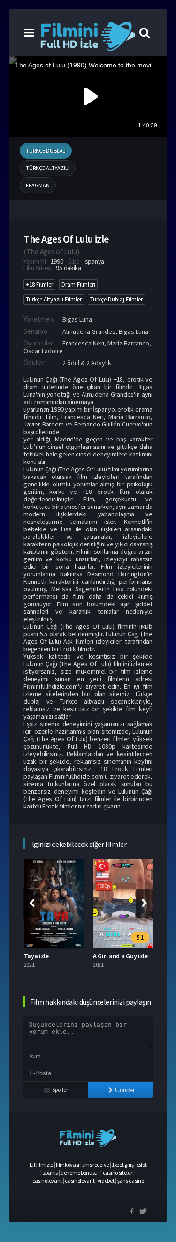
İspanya (93, 261)
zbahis (50, 1172)
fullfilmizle (41, 1164)
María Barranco (128, 343)
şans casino (130, 1180)
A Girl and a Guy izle (120, 956)
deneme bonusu (79, 1172)
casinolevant (47, 1180)
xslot (142, 1164)
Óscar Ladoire (43, 350)
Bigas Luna (77, 319)
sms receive (95, 1164)
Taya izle (36, 956)
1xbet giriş (123, 1164)
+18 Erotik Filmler (125, 768)
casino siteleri (118, 1172)
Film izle (114, 566)
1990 (57, 261)
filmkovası (67, 1164)
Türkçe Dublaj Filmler (116, 299)
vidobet (106, 1180)
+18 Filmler (39, 284)
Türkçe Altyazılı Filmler (54, 299)
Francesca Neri (83, 343)
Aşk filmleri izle (84, 641)
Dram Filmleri (78, 284)
